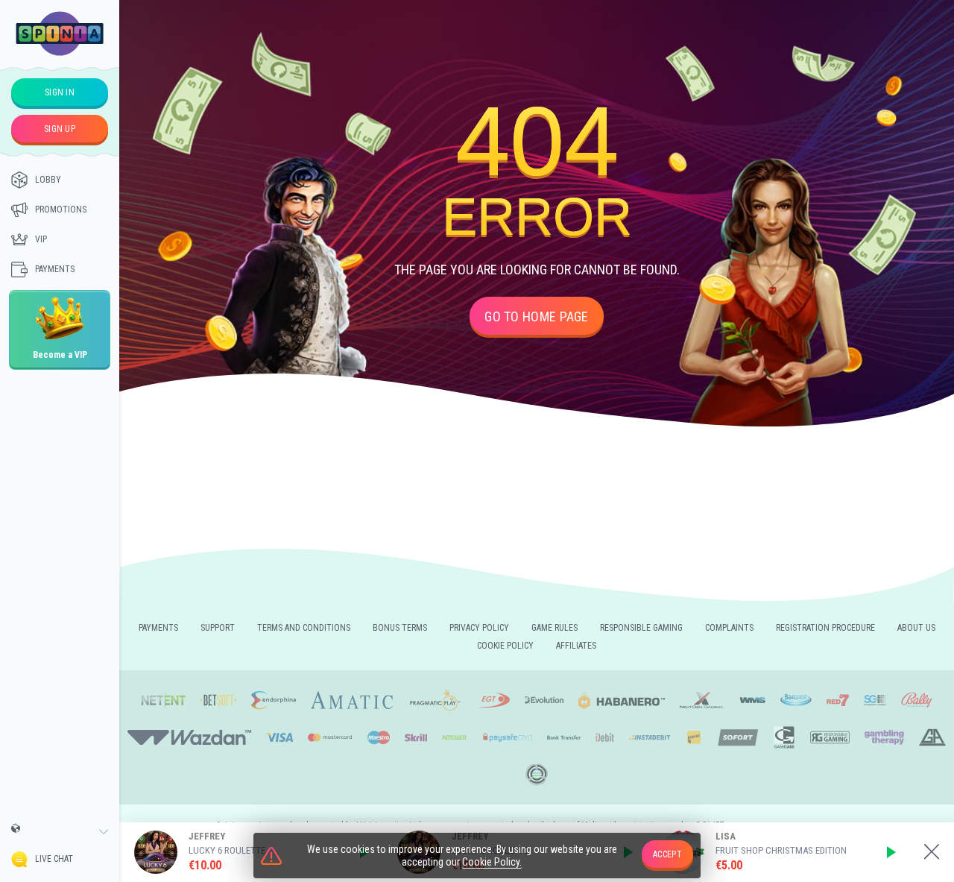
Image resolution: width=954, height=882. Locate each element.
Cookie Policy (505, 645)
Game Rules (554, 628)
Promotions (60, 209)
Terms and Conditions (303, 628)
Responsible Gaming (641, 628)
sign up (59, 129)
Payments (55, 269)
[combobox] (59, 832)
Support (217, 628)
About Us (916, 628)
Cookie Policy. (492, 862)
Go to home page (536, 316)
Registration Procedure (825, 628)
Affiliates (576, 645)
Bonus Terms (400, 628)
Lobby (48, 179)
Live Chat (54, 859)
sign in (60, 92)
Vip (41, 239)
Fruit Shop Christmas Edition (781, 850)
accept (667, 854)
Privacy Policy (479, 628)
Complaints (729, 628)
